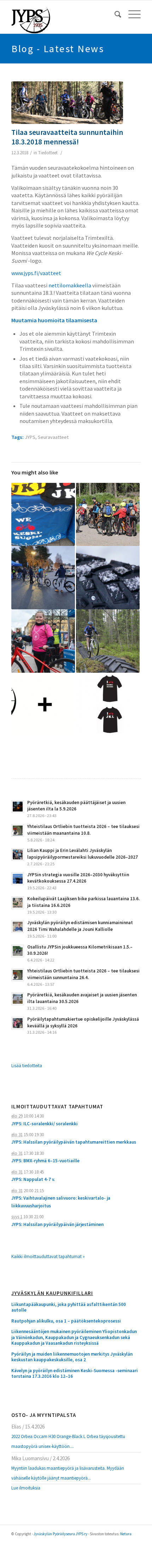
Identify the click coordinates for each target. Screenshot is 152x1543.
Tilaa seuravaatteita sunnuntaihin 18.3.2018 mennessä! (67, 137)
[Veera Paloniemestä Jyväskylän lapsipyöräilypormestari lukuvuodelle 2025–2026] (43, 641)
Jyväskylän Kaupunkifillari (52, 1293)
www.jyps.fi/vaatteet (36, 272)
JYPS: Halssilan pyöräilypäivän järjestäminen (57, 1224)
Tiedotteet (48, 153)
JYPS (30, 437)
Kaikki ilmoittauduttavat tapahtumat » (48, 1256)
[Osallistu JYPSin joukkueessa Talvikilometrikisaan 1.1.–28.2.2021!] (108, 577)
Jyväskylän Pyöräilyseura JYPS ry (60, 1533)
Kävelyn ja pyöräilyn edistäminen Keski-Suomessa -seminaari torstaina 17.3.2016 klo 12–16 (74, 1374)
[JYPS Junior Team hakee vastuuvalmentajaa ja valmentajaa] (108, 641)
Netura (125, 1533)
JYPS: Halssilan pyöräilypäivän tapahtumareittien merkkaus (73, 1142)
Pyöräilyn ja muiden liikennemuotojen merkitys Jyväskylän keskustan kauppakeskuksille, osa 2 (72, 1357)
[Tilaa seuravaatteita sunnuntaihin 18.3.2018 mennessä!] (67, 102)
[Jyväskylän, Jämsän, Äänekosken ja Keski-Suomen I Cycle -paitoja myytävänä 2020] (108, 704)
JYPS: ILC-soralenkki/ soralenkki (44, 1124)
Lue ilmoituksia (25, 1488)
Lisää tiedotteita (26, 1066)
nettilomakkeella (69, 285)
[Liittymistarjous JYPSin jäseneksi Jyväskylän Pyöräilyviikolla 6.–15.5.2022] (43, 704)
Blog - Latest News (57, 48)
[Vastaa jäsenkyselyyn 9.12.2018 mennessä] (43, 514)
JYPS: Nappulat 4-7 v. (33, 1179)
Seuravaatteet (53, 437)
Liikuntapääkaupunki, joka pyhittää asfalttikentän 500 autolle (68, 1307)
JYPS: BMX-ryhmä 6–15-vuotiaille (45, 1161)
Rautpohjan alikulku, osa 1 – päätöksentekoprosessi (66, 1321)
